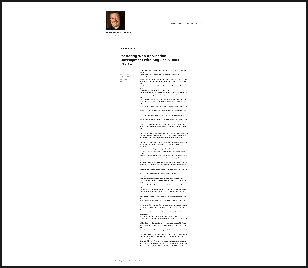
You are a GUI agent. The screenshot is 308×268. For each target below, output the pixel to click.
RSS (197, 23)
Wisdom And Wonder (118, 32)
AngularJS (123, 74)
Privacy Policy (189, 23)
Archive (180, 23)
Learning (128, 76)
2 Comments (123, 81)
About (173, 23)
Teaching (127, 78)
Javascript (123, 76)
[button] (201, 23)
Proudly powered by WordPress (135, 261)
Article (122, 72)
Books (127, 74)
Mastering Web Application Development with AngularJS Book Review (149, 60)
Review (122, 78)
